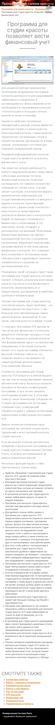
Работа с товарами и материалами (23, 683)
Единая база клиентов (17, 680)
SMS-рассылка (13, 695)
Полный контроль (15, 701)
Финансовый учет (14, 698)
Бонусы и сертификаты (17, 689)
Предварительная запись (18, 686)
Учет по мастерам (15, 692)
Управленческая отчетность (19, 704)
